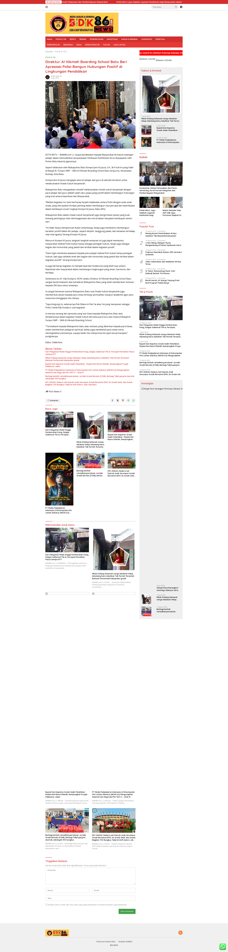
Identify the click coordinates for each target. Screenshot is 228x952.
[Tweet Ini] (118, 400)
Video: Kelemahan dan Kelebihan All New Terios (163, 263)
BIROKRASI (68, 45)
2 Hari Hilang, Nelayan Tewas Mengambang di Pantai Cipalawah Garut (163, 244)
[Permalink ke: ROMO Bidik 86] (47, 77)
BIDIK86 (83, 39)
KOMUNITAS (147, 39)
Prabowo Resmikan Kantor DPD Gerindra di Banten (163, 253)
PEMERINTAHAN (96, 39)
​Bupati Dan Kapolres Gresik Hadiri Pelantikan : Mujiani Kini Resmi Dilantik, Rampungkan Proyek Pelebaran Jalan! (86, 365)
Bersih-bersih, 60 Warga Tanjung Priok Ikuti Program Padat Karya (162, 281)
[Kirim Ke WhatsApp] (134, 400)
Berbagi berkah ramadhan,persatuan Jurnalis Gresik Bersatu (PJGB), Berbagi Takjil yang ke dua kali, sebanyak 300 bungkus (89, 377)
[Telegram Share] (128, 400)
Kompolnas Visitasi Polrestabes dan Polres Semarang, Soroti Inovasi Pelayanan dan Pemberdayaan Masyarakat (158, 190)
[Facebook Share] (112, 400)
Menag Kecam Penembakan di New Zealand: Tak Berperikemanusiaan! (161, 234)
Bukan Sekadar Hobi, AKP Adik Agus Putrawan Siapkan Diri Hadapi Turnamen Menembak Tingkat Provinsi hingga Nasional (172, 213)
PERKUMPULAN (53, 45)
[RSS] (180, 933)
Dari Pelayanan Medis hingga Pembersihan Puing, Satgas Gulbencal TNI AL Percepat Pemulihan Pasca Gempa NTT (89, 353)
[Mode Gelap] (181, 7)
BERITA (73, 39)
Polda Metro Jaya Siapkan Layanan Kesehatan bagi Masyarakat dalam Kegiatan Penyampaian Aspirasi (107, 2)
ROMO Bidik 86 (56, 76)
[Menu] (47, 7)
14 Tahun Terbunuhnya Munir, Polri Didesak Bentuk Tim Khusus (160, 272)
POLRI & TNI (61, 39)
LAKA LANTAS (119, 45)
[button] (176, 7)
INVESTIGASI (112, 39)
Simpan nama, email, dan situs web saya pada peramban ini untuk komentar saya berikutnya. (87, 904)
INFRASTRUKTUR (92, 45)
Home (49, 39)
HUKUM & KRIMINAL (129, 39)
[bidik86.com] (82, 23)
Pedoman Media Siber (106, 941)
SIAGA (79, 45)
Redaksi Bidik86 (125, 941)
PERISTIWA (160, 39)
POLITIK (106, 45)
